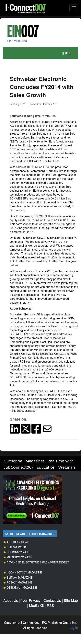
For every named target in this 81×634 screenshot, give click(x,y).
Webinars (67, 467)
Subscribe (13, 461)
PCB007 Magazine (19, 582)
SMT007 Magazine (19, 577)
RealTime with (61, 461)
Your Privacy (30, 600)
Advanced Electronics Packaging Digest (38, 562)
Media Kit (36, 605)
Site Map (71, 600)
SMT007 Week (16, 547)
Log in (73, 627)
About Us (10, 600)
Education (46, 467)
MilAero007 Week (19, 557)
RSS (50, 605)
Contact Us (52, 600)
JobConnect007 (19, 467)
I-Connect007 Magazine (24, 572)
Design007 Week (18, 552)
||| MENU (67, 53)
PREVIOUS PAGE (18, 40)
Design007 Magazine (22, 587)
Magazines (35, 461)
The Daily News (18, 542)
